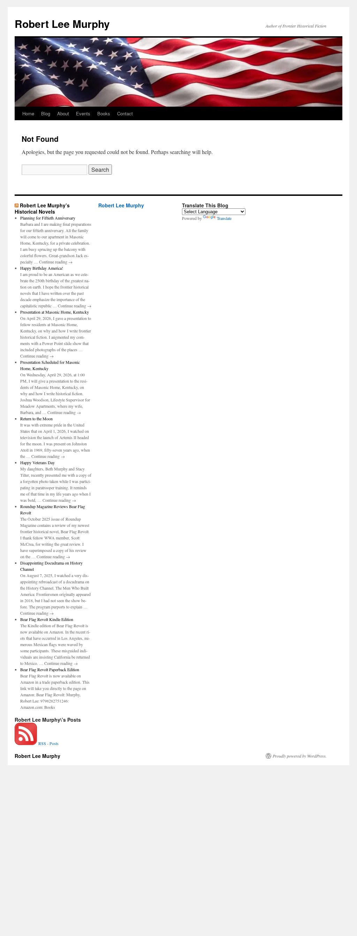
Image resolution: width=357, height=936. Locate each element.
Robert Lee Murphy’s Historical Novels (42, 208)
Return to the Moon (36, 418)
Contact (125, 113)
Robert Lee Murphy (62, 23)
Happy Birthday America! (41, 268)
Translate (224, 218)
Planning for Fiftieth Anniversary (47, 218)
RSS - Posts (48, 743)
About (63, 113)
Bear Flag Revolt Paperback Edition (49, 669)
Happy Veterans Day (37, 462)
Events (83, 113)
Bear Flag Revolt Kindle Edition (46, 619)
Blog (45, 113)
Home (28, 113)
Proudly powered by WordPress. (300, 756)
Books (103, 113)
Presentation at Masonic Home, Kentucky (54, 312)
